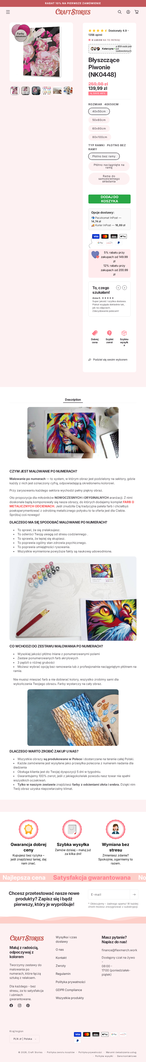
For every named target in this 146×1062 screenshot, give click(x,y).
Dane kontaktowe (127, 1056)
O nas (60, 949)
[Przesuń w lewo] (118, 287)
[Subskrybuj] (134, 894)
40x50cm (99, 111)
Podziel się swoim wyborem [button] (110, 359)
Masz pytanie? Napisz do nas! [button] (114, 939)
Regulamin (63, 974)
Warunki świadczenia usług (121, 1052)
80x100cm (99, 137)
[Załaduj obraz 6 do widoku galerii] (68, 90)
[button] (8, 12)
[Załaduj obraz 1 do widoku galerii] (14, 90)
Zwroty (61, 966)
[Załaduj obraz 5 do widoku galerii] (57, 90)
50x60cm (99, 119)
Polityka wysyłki (104, 1056)
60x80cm (99, 128)
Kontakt (61, 958)
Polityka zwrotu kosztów (61, 1052)
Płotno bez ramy (104, 156)
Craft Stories (35, 1052)
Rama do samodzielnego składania (109, 178)
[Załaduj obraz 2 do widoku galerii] (25, 90)
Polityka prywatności (70, 982)
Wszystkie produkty (70, 998)
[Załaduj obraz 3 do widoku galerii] (36, 90)
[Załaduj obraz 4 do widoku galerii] (46, 90)
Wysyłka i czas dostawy (66, 939)
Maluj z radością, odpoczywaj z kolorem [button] (24, 952)
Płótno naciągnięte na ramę (109, 166)
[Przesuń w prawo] (124, 287)
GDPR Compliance (69, 990)
